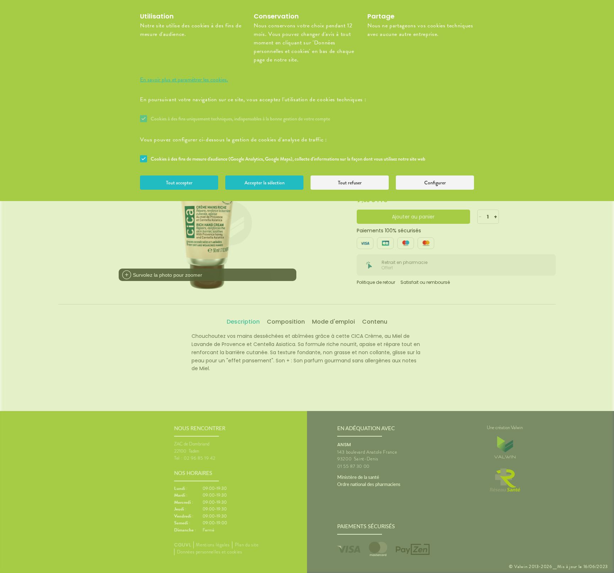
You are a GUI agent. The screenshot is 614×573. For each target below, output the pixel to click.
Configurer (435, 182)
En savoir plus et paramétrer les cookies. (184, 79)
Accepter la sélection (264, 182)
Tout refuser (350, 182)
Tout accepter (179, 182)
